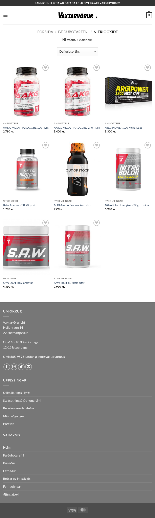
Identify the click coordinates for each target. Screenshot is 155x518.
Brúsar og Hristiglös (16, 478)
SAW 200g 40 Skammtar (18, 282)
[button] (5, 15)
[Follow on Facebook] (6, 366)
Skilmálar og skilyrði (16, 392)
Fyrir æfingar (12, 486)
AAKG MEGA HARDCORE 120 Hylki (26, 127)
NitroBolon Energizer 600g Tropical (127, 205)
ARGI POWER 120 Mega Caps (123, 127)
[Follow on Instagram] (14, 366)
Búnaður (9, 463)
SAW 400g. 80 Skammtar (69, 282)
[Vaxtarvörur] (77, 15)
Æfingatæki (11, 494)
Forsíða (45, 32)
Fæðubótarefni (73, 32)
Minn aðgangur (13, 416)
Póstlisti (9, 424)
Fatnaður (9, 471)
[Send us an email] (28, 366)
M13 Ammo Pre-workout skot (72, 205)
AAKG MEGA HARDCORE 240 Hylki (77, 127)
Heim (6, 447)
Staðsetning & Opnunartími (22, 400)
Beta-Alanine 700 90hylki (19, 205)
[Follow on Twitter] (21, 366)
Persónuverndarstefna (18, 408)
